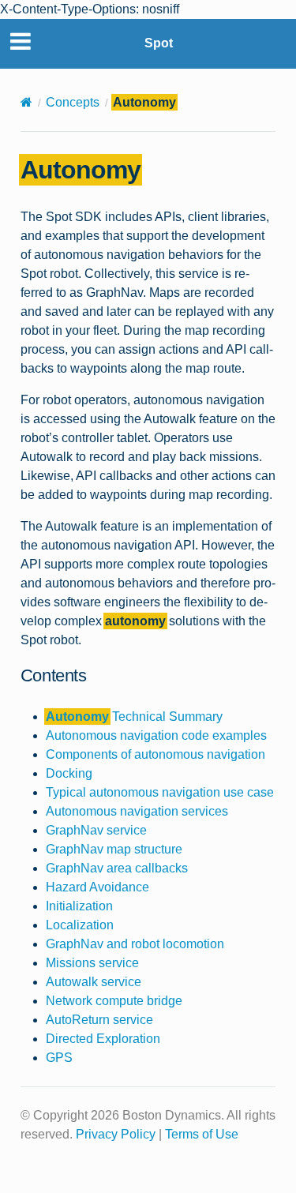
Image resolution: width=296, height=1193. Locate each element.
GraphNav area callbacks (117, 868)
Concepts (72, 102)
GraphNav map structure (114, 849)
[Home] (26, 102)
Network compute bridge (114, 1000)
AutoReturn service (99, 1019)
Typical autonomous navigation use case (160, 792)
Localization (80, 925)
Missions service (92, 963)
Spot (158, 43)
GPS (59, 1057)
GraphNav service (96, 830)
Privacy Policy (115, 1134)
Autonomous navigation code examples (156, 735)
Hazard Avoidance (97, 887)
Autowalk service (93, 982)
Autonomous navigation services (137, 811)
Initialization (79, 906)
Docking (69, 773)
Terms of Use (201, 1134)
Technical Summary (134, 716)
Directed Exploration (103, 1038)
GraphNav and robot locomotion (135, 944)
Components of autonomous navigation (155, 754)
